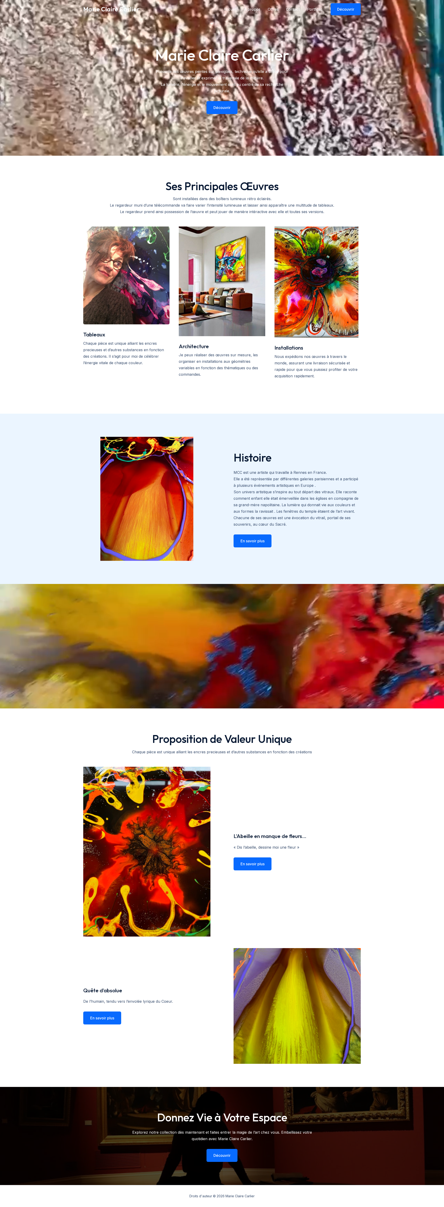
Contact (293, 9)
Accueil (229, 9)
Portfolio (314, 9)
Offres (273, 9)
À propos (252, 9)
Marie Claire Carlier (111, 9)
